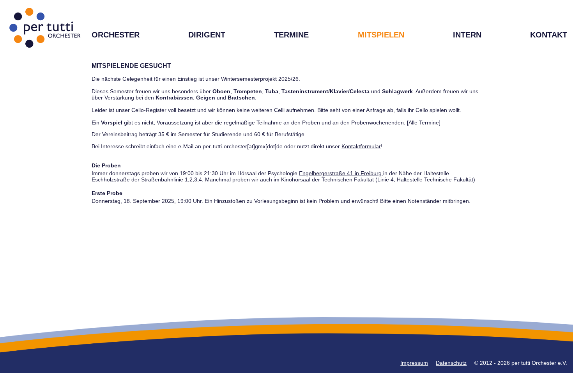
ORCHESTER (116, 34)
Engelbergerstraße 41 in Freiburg (341, 173)
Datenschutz (451, 363)
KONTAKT (548, 34)
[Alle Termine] (423, 122)
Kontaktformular (361, 146)
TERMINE (291, 34)
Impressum (414, 363)
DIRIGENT (206, 34)
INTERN (467, 34)
